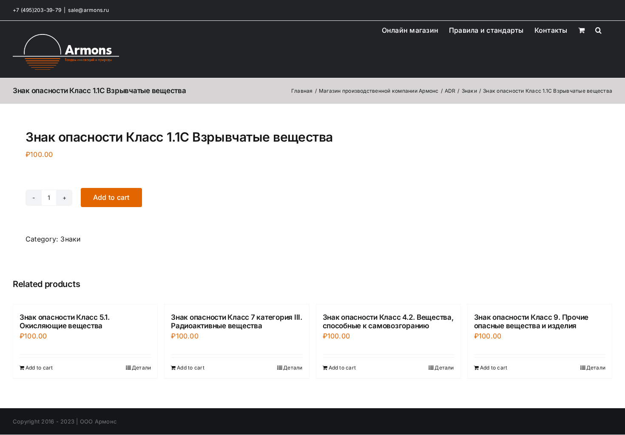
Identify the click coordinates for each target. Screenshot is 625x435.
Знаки (70, 239)
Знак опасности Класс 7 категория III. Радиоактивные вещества (236, 321)
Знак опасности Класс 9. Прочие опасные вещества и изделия (531, 321)
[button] (598, 29)
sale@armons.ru (88, 10)
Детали (141, 367)
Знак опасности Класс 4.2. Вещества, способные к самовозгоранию (388, 321)
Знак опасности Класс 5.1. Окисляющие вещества (65, 321)
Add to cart (111, 197)
